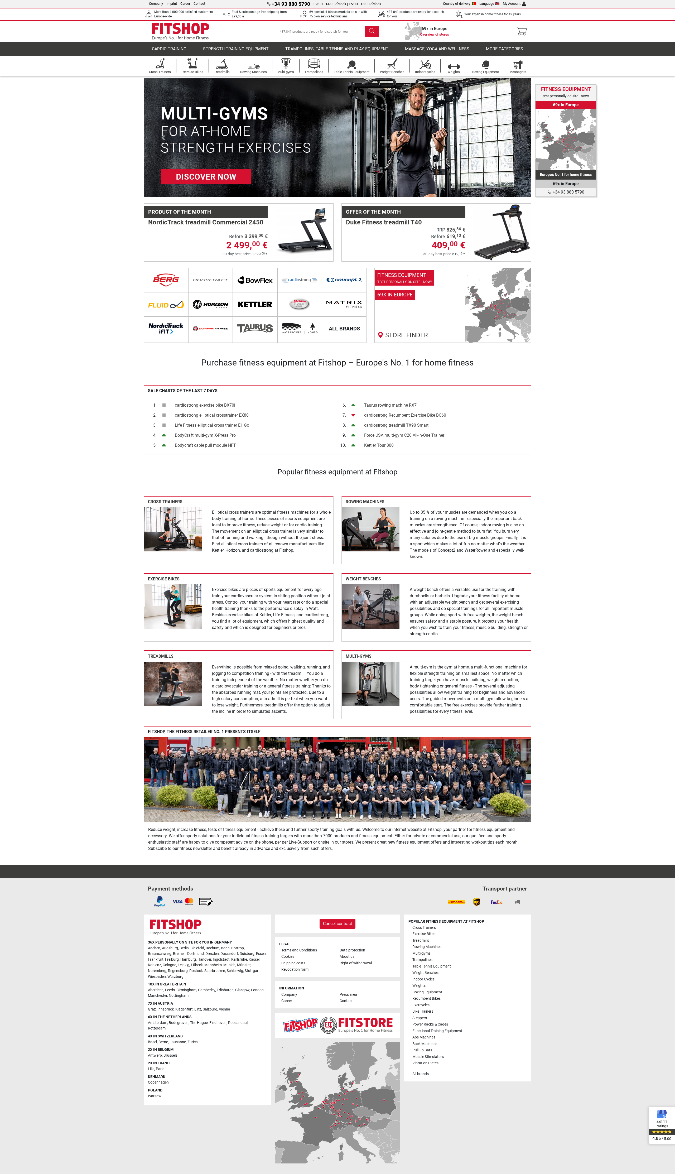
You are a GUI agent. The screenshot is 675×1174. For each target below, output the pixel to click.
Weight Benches (363, 578)
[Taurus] (255, 328)
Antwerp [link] (155, 1055)
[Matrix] (344, 304)
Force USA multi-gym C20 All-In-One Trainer (404, 435)
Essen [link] (261, 953)
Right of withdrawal (356, 963)
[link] (452, 305)
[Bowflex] (255, 280)
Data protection (352, 950)
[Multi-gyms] (370, 683)
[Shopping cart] (523, 31)
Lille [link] (151, 1069)
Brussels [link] (170, 1055)
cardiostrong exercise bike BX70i (205, 405)
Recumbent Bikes (426, 998)
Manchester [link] (157, 995)
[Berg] (166, 280)
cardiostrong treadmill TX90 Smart (396, 425)
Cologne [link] (169, 965)
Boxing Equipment (427, 992)
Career (185, 4)
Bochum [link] (212, 948)
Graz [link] (152, 1009)
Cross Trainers (165, 501)
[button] (163, 137)
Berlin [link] (184, 948)
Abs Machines (423, 1037)
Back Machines (424, 1044)
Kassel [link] (254, 959)
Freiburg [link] (172, 959)
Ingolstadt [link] (221, 959)
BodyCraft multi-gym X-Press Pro (205, 435)
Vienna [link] (224, 1009)
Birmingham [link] (186, 990)
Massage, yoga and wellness (437, 48)
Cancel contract (337, 923)
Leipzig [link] (183, 965)
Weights (419, 985)
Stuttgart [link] (252, 971)
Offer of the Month (373, 212)
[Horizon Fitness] (211, 304)
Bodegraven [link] (179, 1023)
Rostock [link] (196, 971)
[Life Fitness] (300, 304)
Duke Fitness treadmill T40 (384, 222)
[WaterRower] (300, 328)
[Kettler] (255, 304)
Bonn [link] (225, 948)
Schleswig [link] (235, 971)
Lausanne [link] (178, 1042)
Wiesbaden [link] (157, 976)
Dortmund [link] (195, 953)
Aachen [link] (154, 948)
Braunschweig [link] (159, 953)
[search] (372, 31)
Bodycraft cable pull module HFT (205, 445)
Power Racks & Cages (430, 1024)
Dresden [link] (212, 953)
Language (486, 4)
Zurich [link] (192, 1042)
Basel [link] (152, 1042)
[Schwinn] (211, 328)
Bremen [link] (179, 953)
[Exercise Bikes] (173, 606)
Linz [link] (197, 1009)
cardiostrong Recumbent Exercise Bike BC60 (405, 415)
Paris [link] (160, 1069)
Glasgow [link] (242, 990)
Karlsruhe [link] (239, 959)
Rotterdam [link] (157, 1028)
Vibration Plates (425, 1063)
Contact (199, 4)
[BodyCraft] (211, 280)
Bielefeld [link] (197, 948)
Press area (348, 994)
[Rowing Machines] (370, 528)
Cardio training (169, 48)
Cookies (287, 956)
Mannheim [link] (213, 965)
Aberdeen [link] (155, 990)
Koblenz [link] (154, 965)
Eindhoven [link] (217, 1023)
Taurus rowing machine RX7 (390, 405)
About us (347, 956)
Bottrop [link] (237, 948)
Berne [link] (163, 1042)
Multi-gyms (359, 656)
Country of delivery (456, 4)
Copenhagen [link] (158, 1082)
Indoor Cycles (423, 979)
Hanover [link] (204, 959)
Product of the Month (179, 212)
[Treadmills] (173, 683)
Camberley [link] (206, 990)
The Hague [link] (199, 1023)
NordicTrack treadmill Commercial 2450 (205, 222)
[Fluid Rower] (166, 304)
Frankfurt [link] (155, 959)
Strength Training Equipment (236, 48)
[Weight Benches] (370, 606)
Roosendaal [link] (238, 1023)
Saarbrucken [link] (214, 971)
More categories (504, 48)
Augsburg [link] (170, 948)
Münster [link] (243, 965)
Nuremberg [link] (157, 971)
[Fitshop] (181, 30)
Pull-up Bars (422, 1050)
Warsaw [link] (154, 1096)
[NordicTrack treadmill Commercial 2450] (304, 232)
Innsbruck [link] (165, 1009)
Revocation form (294, 969)
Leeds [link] (170, 990)
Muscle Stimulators (428, 1057)
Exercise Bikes (164, 578)
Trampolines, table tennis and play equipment (336, 48)
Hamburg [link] (188, 959)
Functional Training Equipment (437, 1031)
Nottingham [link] (179, 995)
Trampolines (422, 960)
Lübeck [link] (197, 965)
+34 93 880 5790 (568, 192)
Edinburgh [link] (225, 990)
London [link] (257, 990)
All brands (420, 1074)
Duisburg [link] (247, 953)
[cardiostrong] (300, 280)
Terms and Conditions (299, 950)
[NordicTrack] (166, 328)
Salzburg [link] (210, 1009)
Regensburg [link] (178, 971)
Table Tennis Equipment (431, 966)
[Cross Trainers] (173, 528)
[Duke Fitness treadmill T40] (502, 232)
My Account (511, 4)
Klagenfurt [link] (184, 1009)
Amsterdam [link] (157, 1023)
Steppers (419, 1018)
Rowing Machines (365, 501)
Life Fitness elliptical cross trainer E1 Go (212, 425)
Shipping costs (293, 963)
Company (156, 4)
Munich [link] (229, 965)
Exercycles (421, 1005)
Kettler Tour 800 (379, 445)
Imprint (171, 4)
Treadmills (160, 656)
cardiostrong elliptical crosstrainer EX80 (212, 415)
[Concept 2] (344, 280)
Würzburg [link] (175, 976)
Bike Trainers (422, 1011)
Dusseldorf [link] (229, 953)
